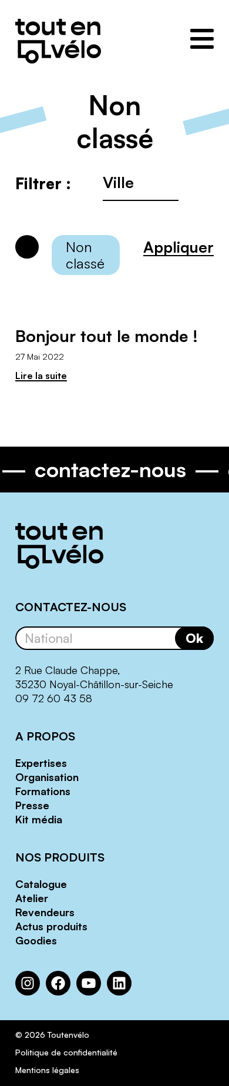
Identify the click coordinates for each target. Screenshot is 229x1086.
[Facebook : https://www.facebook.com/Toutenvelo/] (58, 983)
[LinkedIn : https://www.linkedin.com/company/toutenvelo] (119, 983)
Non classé (85, 255)
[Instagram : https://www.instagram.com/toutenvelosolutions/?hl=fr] (27, 983)
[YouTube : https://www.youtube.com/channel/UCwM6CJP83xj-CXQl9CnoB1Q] (88, 983)
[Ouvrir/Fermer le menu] (202, 38)
